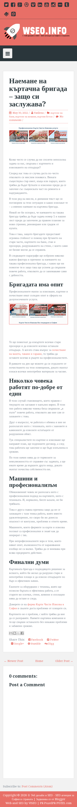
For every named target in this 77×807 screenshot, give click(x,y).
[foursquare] (6, 14)
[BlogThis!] (15, 633)
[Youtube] (46, 5)
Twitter (54, 639)
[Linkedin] (40, 5)
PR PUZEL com (62, 803)
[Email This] (11, 633)
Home (39, 661)
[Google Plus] (20, 5)
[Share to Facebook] (22, 633)
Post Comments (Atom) (37, 786)
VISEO (33, 803)
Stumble (35, 643)
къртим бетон (45, 116)
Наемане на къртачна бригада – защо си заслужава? (38, 92)
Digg (51, 643)
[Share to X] (18, 633)
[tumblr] (67, 5)
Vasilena (39, 112)
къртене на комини (25, 116)
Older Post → (64, 661)
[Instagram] (53, 5)
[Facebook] (13, 5)
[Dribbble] (26, 5)
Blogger (60, 799)
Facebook (37, 639)
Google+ (18, 643)
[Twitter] (6, 5)
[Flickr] (60, 5)
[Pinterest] (13, 14)
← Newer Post (13, 661)
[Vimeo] (33, 5)
